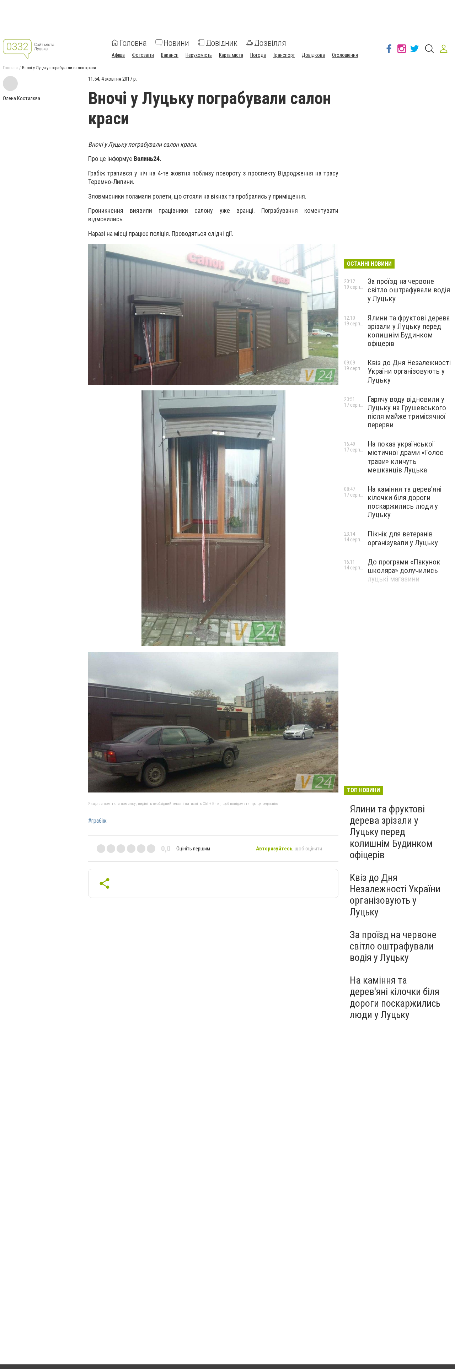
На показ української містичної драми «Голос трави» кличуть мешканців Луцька (405, 457)
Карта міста (231, 55)
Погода (258, 55)
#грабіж (97, 821)
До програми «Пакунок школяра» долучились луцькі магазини (404, 570)
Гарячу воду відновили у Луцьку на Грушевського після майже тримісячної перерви (407, 412)
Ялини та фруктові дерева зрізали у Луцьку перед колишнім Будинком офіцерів (409, 331)
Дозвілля (270, 42)
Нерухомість (199, 55)
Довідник (221, 42)
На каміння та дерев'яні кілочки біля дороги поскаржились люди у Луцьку (404, 502)
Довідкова (313, 55)
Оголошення (345, 55)
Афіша (118, 55)
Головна (133, 42)
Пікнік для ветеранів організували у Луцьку (403, 538)
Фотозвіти (143, 55)
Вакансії (169, 55)
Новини (176, 42)
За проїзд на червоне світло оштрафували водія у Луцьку (409, 290)
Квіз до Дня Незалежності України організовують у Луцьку (409, 371)
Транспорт (284, 55)
